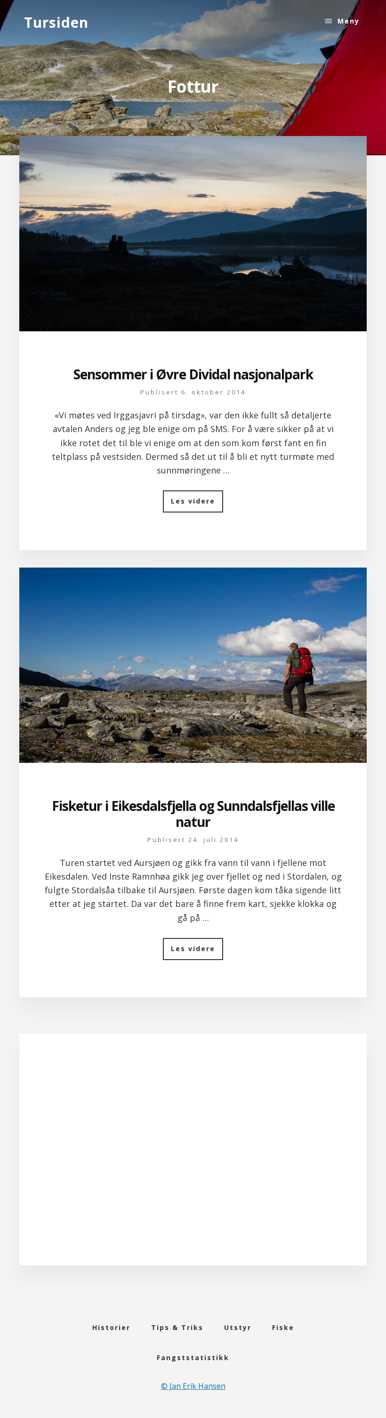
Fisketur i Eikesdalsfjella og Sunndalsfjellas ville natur (193, 814)
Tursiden (56, 22)
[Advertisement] (193, 1162)
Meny (349, 20)
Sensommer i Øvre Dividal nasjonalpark (193, 374)
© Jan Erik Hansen (193, 1386)
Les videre (197, 504)
